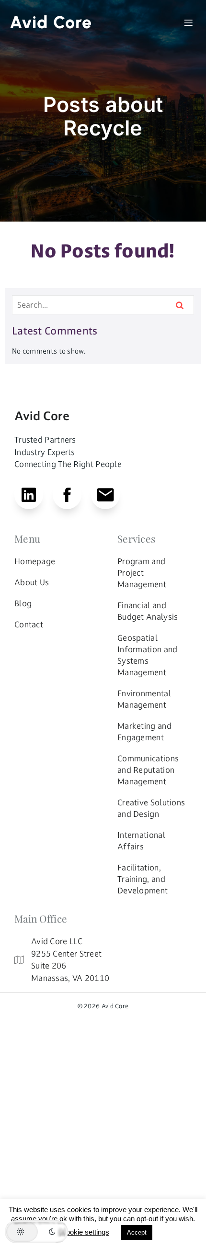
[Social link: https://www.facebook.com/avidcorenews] (72, 494)
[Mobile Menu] (188, 22)
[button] (36, 1231)
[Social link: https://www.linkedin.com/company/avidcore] (33, 494)
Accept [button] (137, 1232)
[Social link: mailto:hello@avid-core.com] (110, 494)
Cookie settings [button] (85, 1232)
